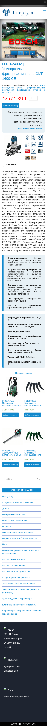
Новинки (6, 526)
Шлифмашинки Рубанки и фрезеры (23, 90)
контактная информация (30, 128)
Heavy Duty (7, 496)
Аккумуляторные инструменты (17, 502)
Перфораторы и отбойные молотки (19, 538)
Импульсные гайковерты (14, 520)
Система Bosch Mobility (13, 559)
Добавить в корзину (10, 106)
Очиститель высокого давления (17, 532)
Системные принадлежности (16, 571)
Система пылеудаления (13, 565)
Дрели (5, 508)
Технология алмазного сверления (18, 583)
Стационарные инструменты (16, 577)
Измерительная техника (14, 514)
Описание (11, 164)
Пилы (4, 544)
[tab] (11, 164)
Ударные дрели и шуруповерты (17, 598)
